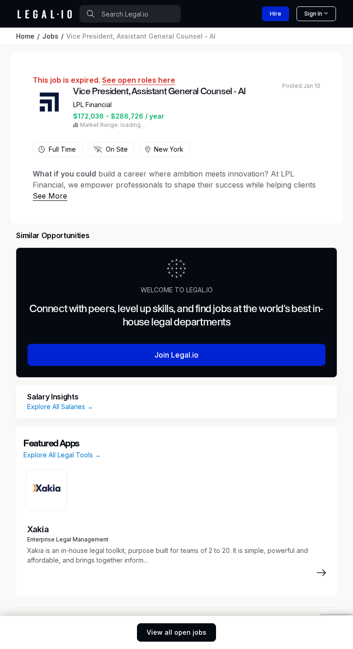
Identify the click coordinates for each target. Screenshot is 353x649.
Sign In (313, 13)
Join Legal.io (176, 354)
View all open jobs (176, 632)
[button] (50, 195)
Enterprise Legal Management (67, 539)
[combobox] (130, 14)
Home (25, 36)
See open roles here (138, 80)
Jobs (50, 36)
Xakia (38, 529)
